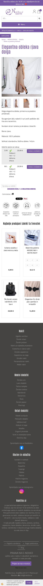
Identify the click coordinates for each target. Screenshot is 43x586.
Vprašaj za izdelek (9, 186)
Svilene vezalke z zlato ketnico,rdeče (11, 249)
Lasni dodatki (21, 383)
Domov (4, 39)
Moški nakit (21, 364)
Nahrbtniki (22, 392)
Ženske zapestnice (21, 352)
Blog (22, 547)
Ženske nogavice (21, 481)
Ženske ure (21, 380)
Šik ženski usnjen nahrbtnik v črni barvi (10, 301)
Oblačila (21, 39)
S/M (5, 150)
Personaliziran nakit (21, 361)
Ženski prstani (21, 342)
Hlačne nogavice (21, 478)
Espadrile (21, 466)
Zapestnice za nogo (21, 355)
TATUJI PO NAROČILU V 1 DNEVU (12, 31)
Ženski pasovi (21, 402)
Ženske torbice (21, 389)
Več (10, 245)
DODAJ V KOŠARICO (34, 151)
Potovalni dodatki (21, 418)
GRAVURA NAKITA (28, 31)
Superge (21, 469)
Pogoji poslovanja (31, 543)
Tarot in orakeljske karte (21, 434)
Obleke (21, 472)
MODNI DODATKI (12, 39)
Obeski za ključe (22, 415)
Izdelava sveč (21, 422)
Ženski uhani (21, 339)
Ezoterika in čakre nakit (21, 348)
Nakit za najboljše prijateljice (21, 345)
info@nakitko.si (26, 575)
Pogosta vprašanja (13, 543)
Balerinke (21, 463)
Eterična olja (21, 437)
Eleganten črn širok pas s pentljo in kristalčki (32, 301)
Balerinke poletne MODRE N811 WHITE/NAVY (32, 250)
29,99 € (20, 150)
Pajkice (21, 475)
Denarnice (21, 395)
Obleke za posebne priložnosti (12, 41)
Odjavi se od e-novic (21, 568)
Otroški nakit (21, 358)
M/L (5, 166)
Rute (21, 399)
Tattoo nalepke (21, 386)
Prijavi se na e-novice (21, 563)
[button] (38, 77)
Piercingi (21, 405)
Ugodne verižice (21, 336)
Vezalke (21, 428)
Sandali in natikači (21, 459)
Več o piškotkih (37, 582)
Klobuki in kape (21, 425)
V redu (29, 582)
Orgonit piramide (21, 431)
